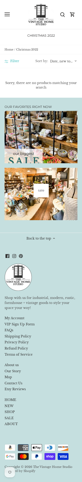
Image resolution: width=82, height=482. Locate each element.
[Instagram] (14, 256)
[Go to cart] (72, 14)
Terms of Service (19, 354)
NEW (9, 406)
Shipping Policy (18, 336)
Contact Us (13, 383)
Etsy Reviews (15, 389)
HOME (10, 400)
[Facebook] (7, 256)
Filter (14, 61)
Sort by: (41, 61)
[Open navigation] (7, 14)
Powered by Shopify (20, 471)
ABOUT (11, 424)
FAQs (9, 330)
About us (12, 365)
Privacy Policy (17, 342)
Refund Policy (16, 348)
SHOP (10, 412)
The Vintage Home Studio (52, 467)
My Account (14, 318)
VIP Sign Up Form (20, 324)
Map (8, 377)
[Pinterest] (21, 256)
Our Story (13, 371)
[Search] (62, 14)
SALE (9, 418)
